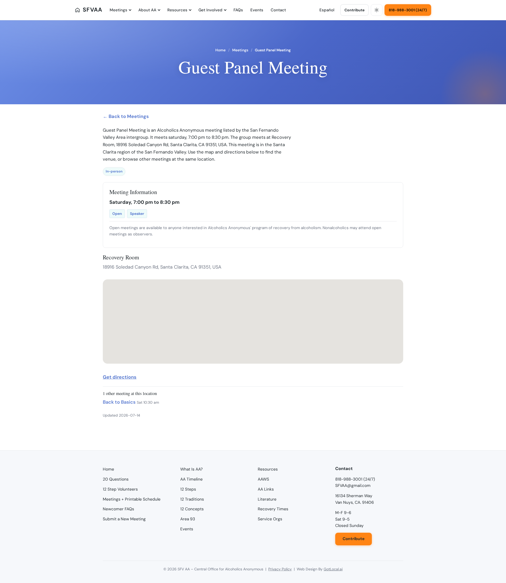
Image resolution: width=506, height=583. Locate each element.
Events (256, 10)
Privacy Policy (280, 569)
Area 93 (187, 519)
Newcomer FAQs (118, 509)
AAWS (263, 479)
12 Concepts (192, 509)
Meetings (118, 10)
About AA (147, 10)
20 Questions (116, 479)
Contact (278, 10)
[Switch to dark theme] (376, 10)
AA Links (266, 489)
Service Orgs (270, 519)
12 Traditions (192, 499)
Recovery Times (273, 509)
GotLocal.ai (333, 569)
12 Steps (188, 489)
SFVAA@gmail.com (353, 485)
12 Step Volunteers (120, 489)
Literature (267, 499)
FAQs (238, 10)
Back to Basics (119, 402)
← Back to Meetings (126, 116)
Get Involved (210, 10)
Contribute (354, 10)
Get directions (120, 377)
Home (220, 50)
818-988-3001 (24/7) (408, 10)
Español (326, 10)
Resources (177, 10)
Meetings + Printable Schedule (131, 499)
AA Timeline (191, 479)
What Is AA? (191, 469)
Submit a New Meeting (124, 519)
